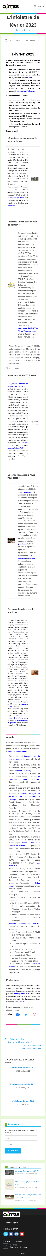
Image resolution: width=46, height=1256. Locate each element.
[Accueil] (17, 30)
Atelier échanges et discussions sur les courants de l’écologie (24, 796)
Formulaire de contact (19, 1247)
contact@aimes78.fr (21, 994)
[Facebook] (11, 1234)
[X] (5, 1234)
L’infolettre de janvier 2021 (23, 1084)
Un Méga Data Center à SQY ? (27, 1171)
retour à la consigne (24, 771)
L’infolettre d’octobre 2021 (23, 1068)
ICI (22, 1002)
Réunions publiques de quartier (24, 923)
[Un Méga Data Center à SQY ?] (9, 1172)
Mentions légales (12, 1223)
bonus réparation (24, 492)
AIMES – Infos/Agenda (17, 751)
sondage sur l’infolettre (26, 91)
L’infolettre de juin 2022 (23, 1101)
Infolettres (25, 30)
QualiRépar (22, 544)
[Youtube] (22, 1234)
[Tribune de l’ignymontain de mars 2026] (9, 1197)
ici (30, 78)
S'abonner (13, 1151)
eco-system (32, 558)
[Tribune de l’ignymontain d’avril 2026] (9, 1184)
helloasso (25, 443)
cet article (11, 206)
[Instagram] (16, 1234)
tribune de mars (17, 198)
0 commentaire (31, 1174)
